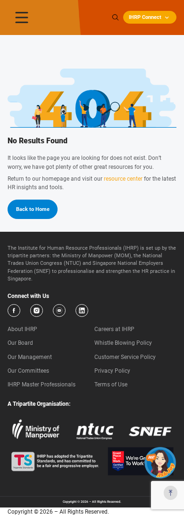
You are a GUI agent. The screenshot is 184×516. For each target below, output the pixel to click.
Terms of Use (110, 384)
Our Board (20, 343)
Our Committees (28, 370)
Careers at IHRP (114, 329)
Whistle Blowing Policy (123, 343)
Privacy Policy (112, 370)
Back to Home (33, 209)
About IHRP (22, 329)
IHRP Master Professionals (41, 384)
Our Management (30, 357)
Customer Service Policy (125, 357)
